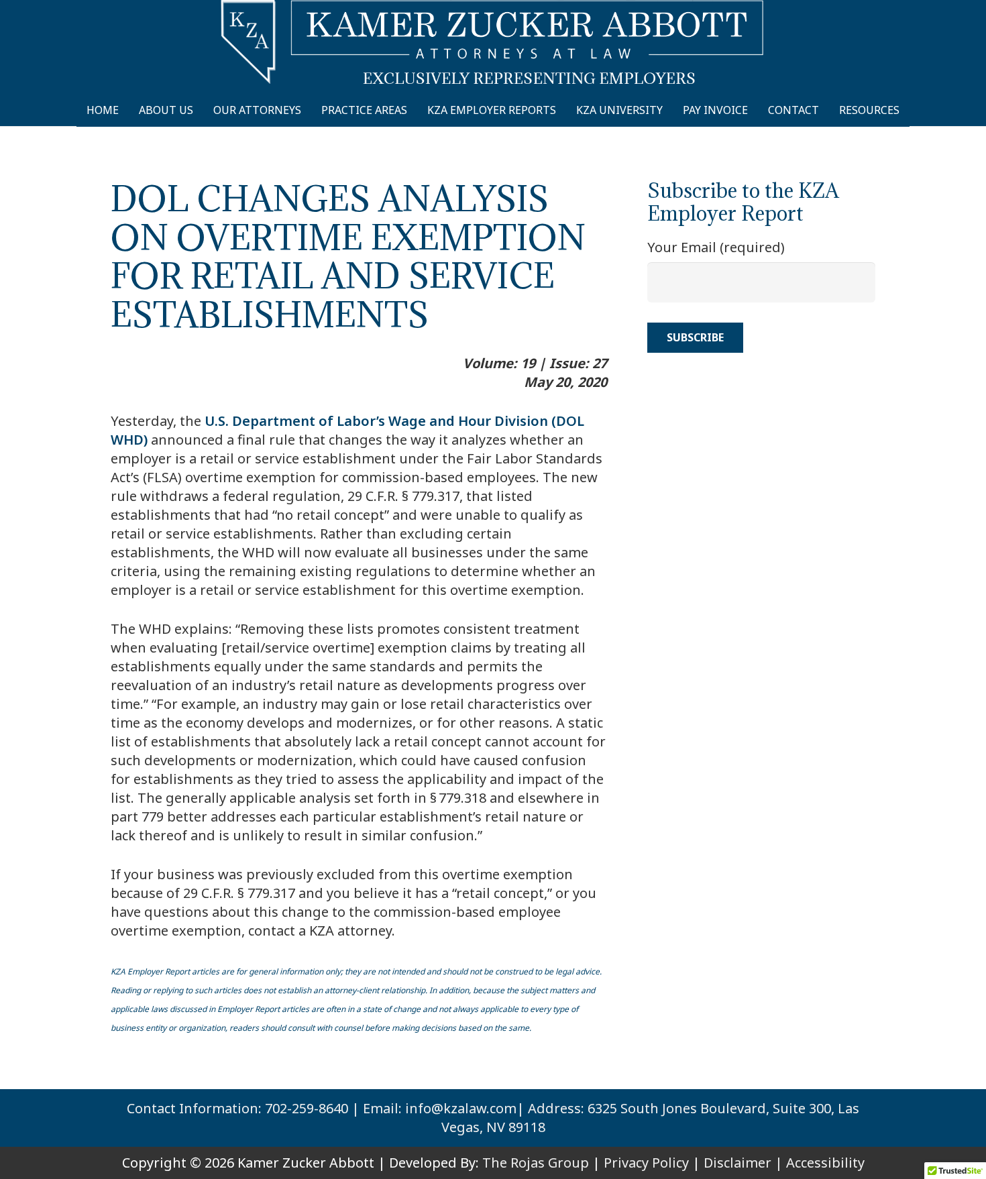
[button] (911, 110)
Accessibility (825, 1163)
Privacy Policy (646, 1163)
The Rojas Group (535, 1163)
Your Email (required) (716, 247)
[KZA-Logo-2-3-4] (493, 42)
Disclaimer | (743, 1163)
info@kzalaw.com (460, 1108)
